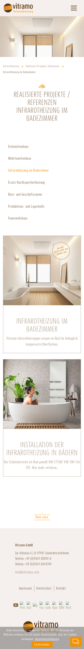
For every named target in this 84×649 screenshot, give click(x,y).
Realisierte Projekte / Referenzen (43, 66)
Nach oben (42, 517)
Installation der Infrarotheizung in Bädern (42, 449)
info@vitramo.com (27, 572)
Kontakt (61, 588)
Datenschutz (44, 588)
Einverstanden (42, 644)
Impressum (25, 588)
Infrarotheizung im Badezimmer (41, 325)
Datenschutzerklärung (47, 639)
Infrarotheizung (11, 66)
